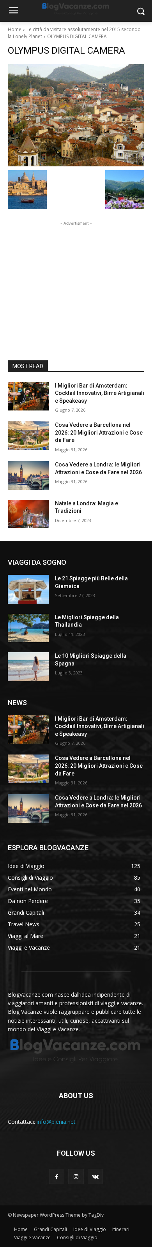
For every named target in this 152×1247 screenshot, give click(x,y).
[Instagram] (75, 1176)
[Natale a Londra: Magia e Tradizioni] (28, 514)
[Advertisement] (76, 276)
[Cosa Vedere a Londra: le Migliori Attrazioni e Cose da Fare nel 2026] (28, 475)
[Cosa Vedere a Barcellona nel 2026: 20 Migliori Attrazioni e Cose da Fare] (28, 435)
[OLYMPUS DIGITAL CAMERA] (76, 115)
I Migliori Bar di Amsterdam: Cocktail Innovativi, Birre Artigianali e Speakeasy (99, 393)
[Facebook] (56, 1176)
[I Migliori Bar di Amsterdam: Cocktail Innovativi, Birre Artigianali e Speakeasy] (28, 396)
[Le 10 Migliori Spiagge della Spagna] (28, 666)
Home (14, 29)
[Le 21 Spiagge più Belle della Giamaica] (28, 589)
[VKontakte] (95, 1176)
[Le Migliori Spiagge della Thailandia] (28, 628)
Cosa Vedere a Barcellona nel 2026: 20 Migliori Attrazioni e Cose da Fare (99, 432)
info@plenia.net (56, 1121)
